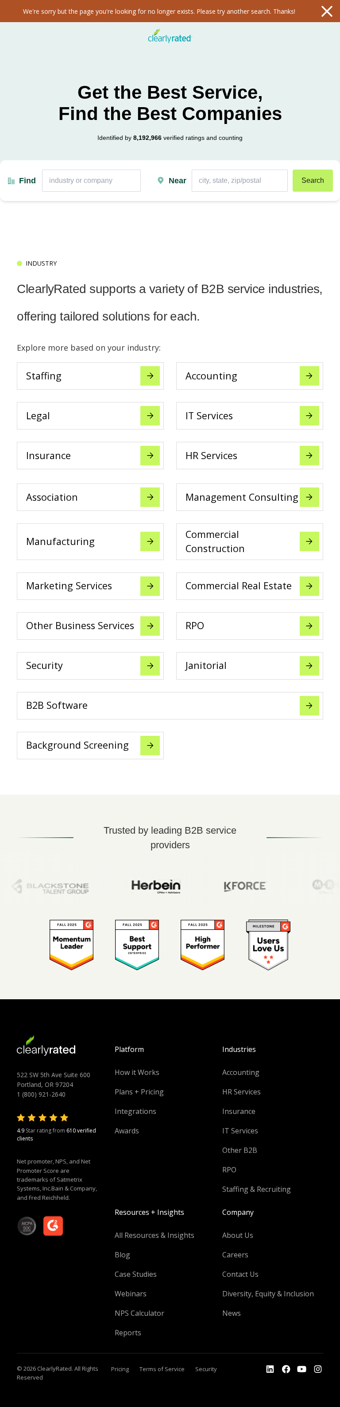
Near (177, 180)
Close (327, 11)
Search (312, 180)
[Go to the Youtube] (286, 1369)
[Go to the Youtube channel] (302, 1369)
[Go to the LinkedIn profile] (270, 1369)
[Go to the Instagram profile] (318, 1369)
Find (27, 180)
